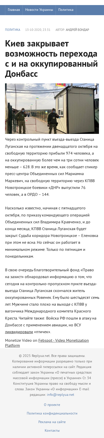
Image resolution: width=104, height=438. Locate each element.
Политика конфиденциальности (52, 413)
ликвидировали (19, 332)
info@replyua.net (60, 395)
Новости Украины (39, 10)
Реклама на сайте (52, 422)
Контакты (52, 431)
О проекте (52, 405)
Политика (65, 10)
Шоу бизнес (17, 20)
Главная (14, 10)
